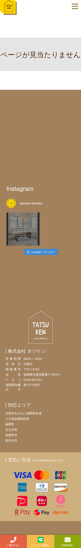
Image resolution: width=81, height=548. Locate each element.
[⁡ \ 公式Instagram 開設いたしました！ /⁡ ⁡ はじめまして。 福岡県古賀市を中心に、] (23, 229)
